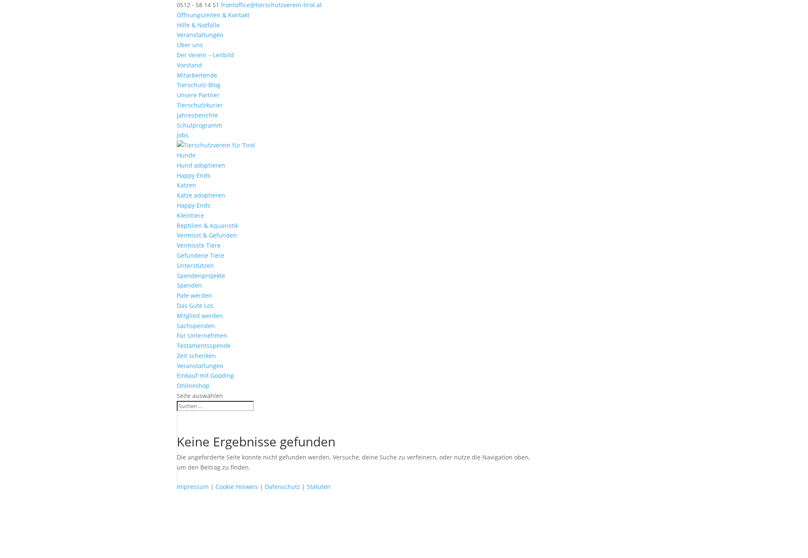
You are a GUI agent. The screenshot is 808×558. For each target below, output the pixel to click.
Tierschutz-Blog (199, 85)
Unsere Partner (198, 95)
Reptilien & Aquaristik (207, 226)
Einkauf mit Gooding (205, 375)
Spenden (189, 285)
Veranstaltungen (200, 35)
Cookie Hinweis (236, 487)
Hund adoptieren (201, 165)
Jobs (183, 135)
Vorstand (189, 65)
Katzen (186, 185)
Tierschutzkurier (200, 105)
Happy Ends (193, 175)
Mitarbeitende (197, 75)
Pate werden (194, 295)
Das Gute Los (195, 306)
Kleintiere (190, 215)
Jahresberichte (197, 115)
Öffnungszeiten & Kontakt (213, 15)
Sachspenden (196, 326)
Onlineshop (193, 386)
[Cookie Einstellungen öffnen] (63, 553)
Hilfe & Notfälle (198, 25)
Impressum (193, 487)
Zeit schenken (196, 356)
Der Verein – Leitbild (205, 55)
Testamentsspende (204, 346)
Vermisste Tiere (199, 245)
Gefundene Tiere (200, 255)
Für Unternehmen (202, 335)
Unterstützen (195, 266)
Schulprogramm (199, 125)
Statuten (319, 487)
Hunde (186, 155)
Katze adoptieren (201, 195)
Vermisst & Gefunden (207, 235)
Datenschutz (282, 487)
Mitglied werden (200, 316)
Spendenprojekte (201, 276)
